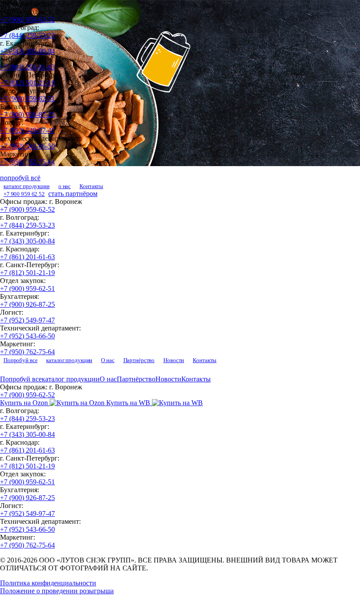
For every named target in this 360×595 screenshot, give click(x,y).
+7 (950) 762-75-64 (27, 162)
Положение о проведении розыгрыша (57, 591)
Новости (173, 360)
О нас (107, 360)
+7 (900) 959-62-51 (27, 98)
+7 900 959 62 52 (24, 194)
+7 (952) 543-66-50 (27, 146)
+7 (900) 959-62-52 (27, 19)
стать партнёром (72, 193)
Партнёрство (139, 360)
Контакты (91, 186)
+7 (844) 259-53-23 (27, 35)
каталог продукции (27, 186)
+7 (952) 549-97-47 (27, 130)
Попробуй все (20, 360)
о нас (64, 186)
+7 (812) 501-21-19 (27, 83)
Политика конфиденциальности (48, 583)
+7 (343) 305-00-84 (27, 51)
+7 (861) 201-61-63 (27, 67)
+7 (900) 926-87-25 (27, 114)
